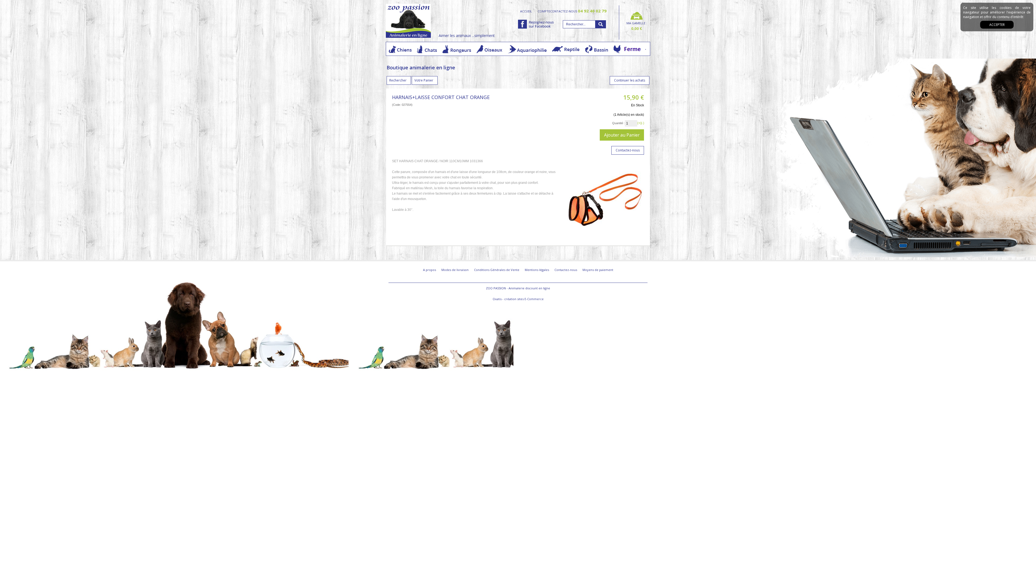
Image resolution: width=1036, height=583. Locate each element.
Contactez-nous (565, 270)
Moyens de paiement (597, 270)
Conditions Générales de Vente (496, 270)
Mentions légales (537, 270)
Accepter (997, 24)
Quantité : (618, 123)
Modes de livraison (455, 270)
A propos (429, 270)
